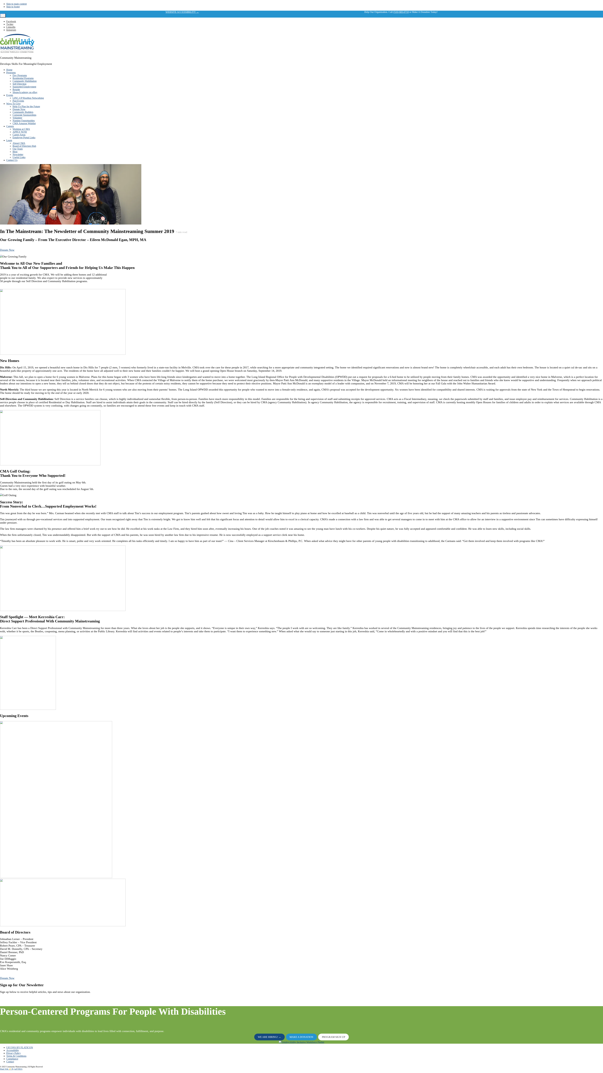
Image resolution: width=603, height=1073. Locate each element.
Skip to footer (13, 6)
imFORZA (18, 1069)
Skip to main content (16, 4)
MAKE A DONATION (301, 1037)
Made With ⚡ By (7, 1069)
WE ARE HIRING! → (269, 1037)
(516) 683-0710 (401, 12)
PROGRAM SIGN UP (333, 1037)
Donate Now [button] (7, 250)
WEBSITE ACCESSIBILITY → (182, 12)
